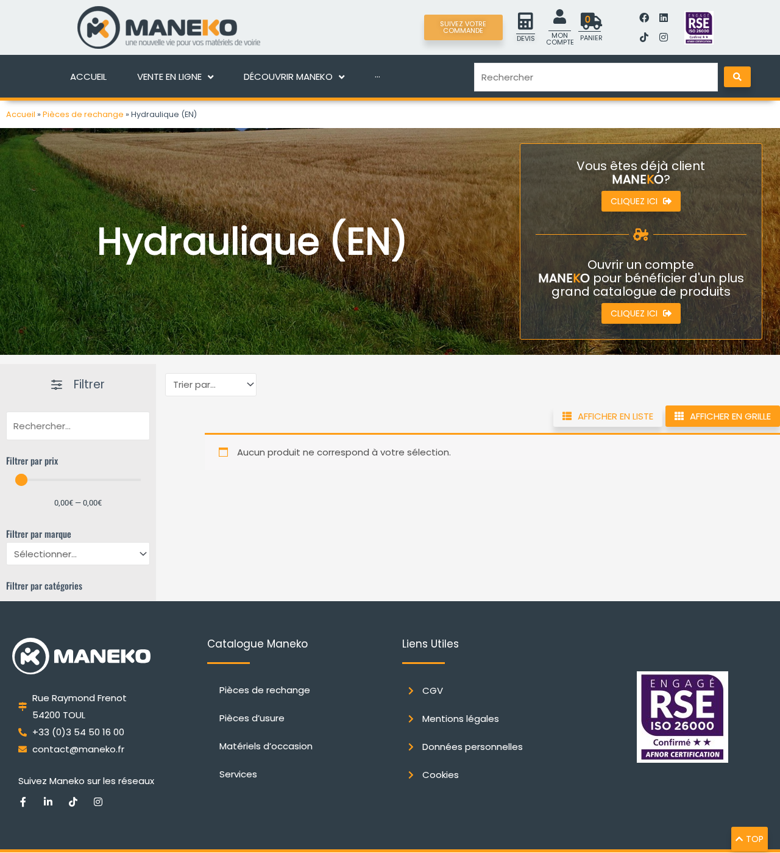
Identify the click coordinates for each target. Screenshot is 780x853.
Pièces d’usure (252, 718)
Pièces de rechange (83, 114)
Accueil (20, 114)
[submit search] (737, 76)
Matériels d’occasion (266, 746)
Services (238, 774)
